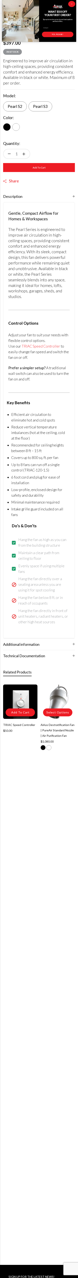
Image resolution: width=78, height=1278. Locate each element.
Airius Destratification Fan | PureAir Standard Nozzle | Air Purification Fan (57, 730)
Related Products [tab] (17, 672)
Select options (57, 712)
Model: (9, 95)
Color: (8, 117)
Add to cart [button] (20, 712)
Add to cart (39, 167)
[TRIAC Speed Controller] (20, 701)
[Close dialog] (71, 4)
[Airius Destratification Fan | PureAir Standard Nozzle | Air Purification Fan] (58, 701)
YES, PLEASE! (57, 34)
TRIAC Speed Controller (41, 346)
